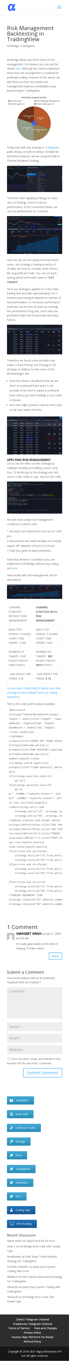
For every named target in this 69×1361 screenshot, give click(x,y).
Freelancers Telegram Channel (32, 1324)
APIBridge (13, 46)
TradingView (27, 46)
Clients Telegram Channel (32, 1319)
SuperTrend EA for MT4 (40, 1241)
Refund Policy (32, 1341)
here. (18, 68)
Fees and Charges (45, 1328)
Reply (55, 956)
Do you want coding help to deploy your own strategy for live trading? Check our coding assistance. (34, 692)
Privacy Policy (32, 1332)
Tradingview (52, 147)
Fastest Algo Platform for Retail (32, 1337)
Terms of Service (19, 1328)
